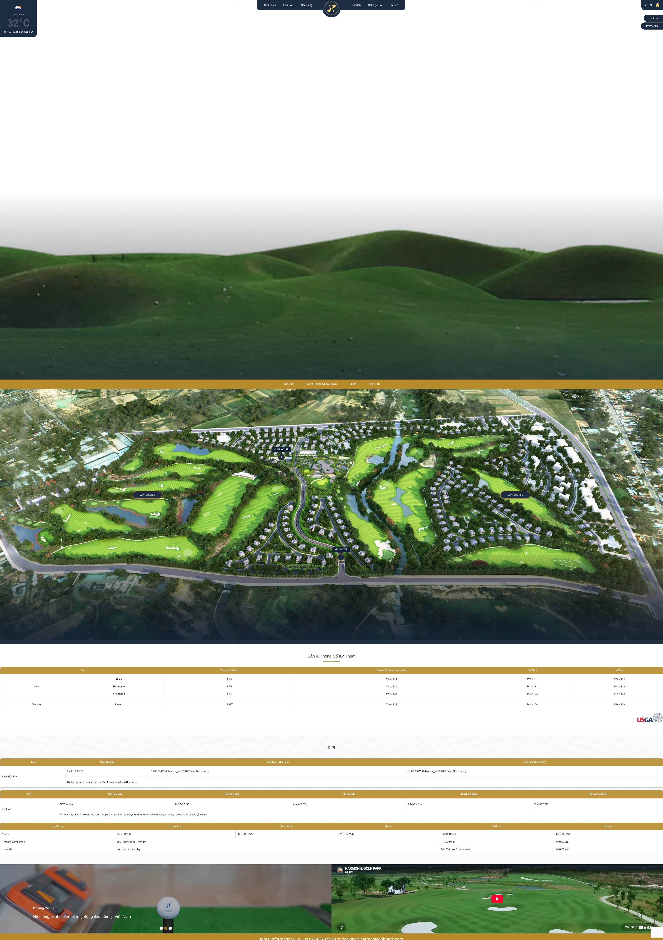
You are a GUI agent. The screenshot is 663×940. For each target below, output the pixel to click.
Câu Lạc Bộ (375, 5)
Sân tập (375, 383)
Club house (281, 449)
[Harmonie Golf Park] (331, 9)
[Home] (658, 5)
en (650, 5)
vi (646, 5)
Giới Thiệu (270, 5)
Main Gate (341, 549)
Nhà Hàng (307, 5)
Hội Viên (355, 5)
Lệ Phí (353, 383)
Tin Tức (393, 5)
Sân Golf (288, 5)
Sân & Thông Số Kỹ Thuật (321, 383)
